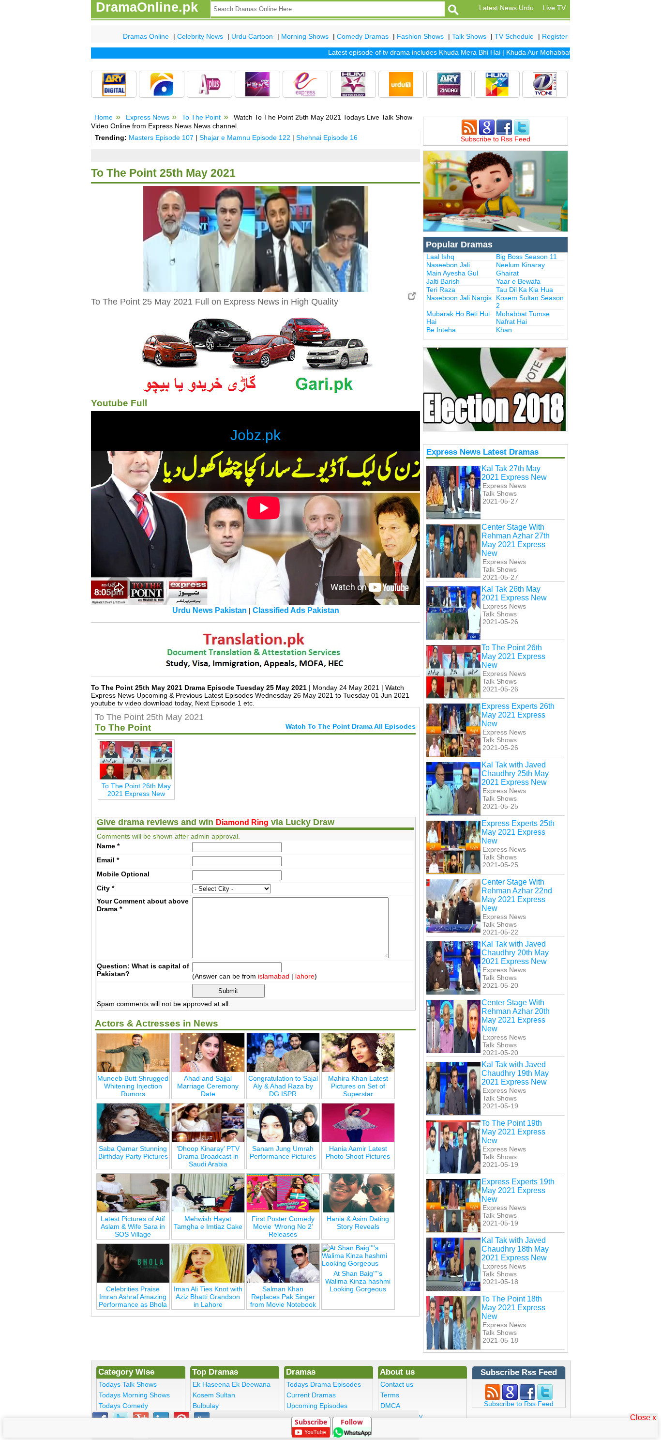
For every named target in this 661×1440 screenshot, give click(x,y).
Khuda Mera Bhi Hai (449, 52)
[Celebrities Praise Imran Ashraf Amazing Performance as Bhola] (133, 1263)
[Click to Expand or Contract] (412, 295)
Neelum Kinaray (520, 265)
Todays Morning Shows (134, 1395)
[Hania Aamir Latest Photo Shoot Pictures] (358, 1122)
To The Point (201, 117)
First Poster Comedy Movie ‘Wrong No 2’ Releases (283, 1226)
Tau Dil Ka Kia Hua (524, 289)
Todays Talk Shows (128, 1384)
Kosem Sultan (214, 1395)
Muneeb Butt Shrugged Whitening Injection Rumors (132, 1086)
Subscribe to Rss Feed (495, 139)
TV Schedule (514, 36)
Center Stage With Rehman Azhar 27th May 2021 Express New (515, 540)
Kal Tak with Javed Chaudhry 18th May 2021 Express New (515, 1249)
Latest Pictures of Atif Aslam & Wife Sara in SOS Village (133, 1226)
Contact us (396, 1384)
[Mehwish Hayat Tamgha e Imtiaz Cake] (208, 1192)
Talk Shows (469, 36)
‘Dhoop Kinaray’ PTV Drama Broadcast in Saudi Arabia (208, 1156)
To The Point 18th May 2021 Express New (513, 1307)
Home (103, 117)
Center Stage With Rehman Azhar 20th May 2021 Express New (515, 1015)
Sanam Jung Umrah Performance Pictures (283, 1152)
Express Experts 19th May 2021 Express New (518, 1190)
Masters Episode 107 (161, 137)
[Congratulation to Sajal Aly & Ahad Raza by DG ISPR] (283, 1052)
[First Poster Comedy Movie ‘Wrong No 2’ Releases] (283, 1192)
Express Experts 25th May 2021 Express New (518, 832)
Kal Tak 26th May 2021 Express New (514, 593)
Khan (504, 330)
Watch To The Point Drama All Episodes (350, 726)
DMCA (390, 1405)
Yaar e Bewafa (518, 281)
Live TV (554, 8)
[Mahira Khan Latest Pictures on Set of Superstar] (358, 1052)
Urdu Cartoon (252, 36)
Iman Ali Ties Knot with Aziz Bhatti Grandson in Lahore (208, 1296)
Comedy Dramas (363, 36)
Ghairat (507, 273)
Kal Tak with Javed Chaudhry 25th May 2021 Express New (515, 773)
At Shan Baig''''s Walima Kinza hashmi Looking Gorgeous (358, 1281)
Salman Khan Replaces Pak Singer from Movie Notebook (283, 1296)
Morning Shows (305, 36)
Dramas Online (146, 36)
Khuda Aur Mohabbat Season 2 (533, 52)
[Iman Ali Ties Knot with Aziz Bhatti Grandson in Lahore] (208, 1263)
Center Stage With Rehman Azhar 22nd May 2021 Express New (516, 895)
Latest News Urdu (506, 8)
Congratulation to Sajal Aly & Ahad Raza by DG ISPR (283, 1086)
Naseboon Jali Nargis (459, 298)
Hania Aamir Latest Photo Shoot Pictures (358, 1152)
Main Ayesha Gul (452, 273)
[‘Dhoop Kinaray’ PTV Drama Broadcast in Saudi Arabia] (208, 1122)
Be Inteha (441, 330)
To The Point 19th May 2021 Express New (513, 1132)
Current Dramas (311, 1395)
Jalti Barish (443, 281)
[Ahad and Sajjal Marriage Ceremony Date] (208, 1052)
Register (555, 36)
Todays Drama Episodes (323, 1384)
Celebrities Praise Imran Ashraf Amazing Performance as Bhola (133, 1296)
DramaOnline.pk (147, 7)
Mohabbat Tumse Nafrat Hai (523, 317)
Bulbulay (206, 1405)
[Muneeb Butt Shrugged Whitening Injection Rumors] (133, 1052)
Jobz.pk (255, 435)
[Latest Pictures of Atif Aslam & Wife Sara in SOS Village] (133, 1192)
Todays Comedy (123, 1405)
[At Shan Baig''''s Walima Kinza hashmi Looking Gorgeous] (358, 1255)
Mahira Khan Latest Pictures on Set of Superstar (358, 1086)
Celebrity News (200, 36)
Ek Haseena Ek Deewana (231, 1384)
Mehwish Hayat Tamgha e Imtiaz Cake (208, 1222)
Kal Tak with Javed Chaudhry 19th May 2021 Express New (515, 1073)
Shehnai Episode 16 (327, 137)
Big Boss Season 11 (526, 256)
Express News (147, 117)
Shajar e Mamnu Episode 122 (244, 137)
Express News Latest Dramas (482, 452)
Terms (389, 1395)
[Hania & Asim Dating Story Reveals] (358, 1192)
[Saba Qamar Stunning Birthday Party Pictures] (133, 1122)
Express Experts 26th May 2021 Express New (518, 715)
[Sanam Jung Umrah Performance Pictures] (283, 1122)
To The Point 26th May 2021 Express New (513, 656)
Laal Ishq (440, 256)
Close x (643, 1417)
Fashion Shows (420, 36)
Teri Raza (440, 289)
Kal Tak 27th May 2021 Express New (514, 472)
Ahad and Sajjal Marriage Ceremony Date (208, 1086)
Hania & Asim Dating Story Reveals (358, 1222)
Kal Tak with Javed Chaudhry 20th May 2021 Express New (515, 952)
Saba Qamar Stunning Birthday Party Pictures (133, 1152)
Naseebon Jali (448, 265)
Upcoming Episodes (316, 1405)
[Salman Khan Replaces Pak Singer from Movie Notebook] (283, 1263)
